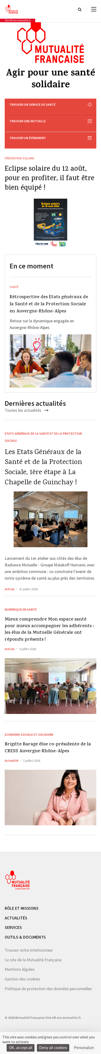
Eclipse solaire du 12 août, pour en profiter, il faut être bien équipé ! (49, 179)
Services (13, 927)
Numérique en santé (21, 609)
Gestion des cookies (22, 979)
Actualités (16, 918)
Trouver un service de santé (32, 104)
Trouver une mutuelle (27, 121)
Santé (14, 287)
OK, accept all (20, 1048)
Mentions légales (20, 969)
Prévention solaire (19, 158)
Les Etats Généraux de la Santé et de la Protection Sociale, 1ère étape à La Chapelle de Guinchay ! (43, 468)
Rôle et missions (22, 908)
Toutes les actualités (23, 410)
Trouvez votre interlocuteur (29, 950)
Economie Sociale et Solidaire (29, 734)
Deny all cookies (53, 1048)
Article (9, 589)
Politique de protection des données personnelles (48, 988)
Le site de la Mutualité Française (33, 959)
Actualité (11, 760)
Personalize (84, 1048)
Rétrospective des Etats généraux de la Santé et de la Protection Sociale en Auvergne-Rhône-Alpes (49, 304)
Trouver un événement (27, 138)
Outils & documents (25, 937)
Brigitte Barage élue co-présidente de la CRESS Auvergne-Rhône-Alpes (48, 748)
